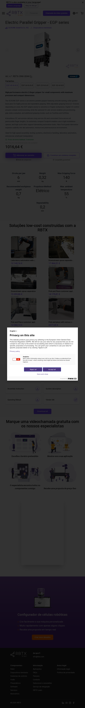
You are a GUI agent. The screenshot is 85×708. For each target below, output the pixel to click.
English (13, 331)
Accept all (52, 369)
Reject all (33, 369)
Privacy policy (15, 351)
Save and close (42, 374)
